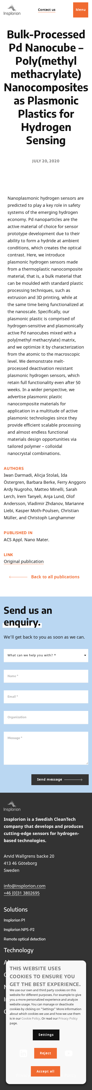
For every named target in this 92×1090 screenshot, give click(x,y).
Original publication (24, 561)
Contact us (46, 9)
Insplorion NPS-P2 (19, 929)
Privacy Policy (68, 1018)
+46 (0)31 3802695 (22, 893)
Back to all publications (55, 577)
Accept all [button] (45, 1071)
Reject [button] (45, 1053)
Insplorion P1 (14, 920)
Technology (18, 949)
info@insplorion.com (25, 886)
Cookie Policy (30, 1018)
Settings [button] (46, 1034)
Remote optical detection (25, 939)
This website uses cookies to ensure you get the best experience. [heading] (45, 976)
